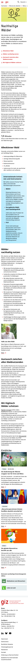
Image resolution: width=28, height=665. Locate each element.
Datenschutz (5, 641)
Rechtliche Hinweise (7, 644)
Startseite (4, 6)
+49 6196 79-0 (10, 626)
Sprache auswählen (24, 2)
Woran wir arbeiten (14, 6)
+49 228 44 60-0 (10, 614)
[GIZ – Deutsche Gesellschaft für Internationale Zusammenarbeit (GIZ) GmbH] (7, 2)
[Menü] (2, 2)
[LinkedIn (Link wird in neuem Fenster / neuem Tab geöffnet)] (2, 634)
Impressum (4, 639)
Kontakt (3, 652)
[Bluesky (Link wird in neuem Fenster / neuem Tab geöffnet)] (6, 634)
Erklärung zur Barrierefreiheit (9, 655)
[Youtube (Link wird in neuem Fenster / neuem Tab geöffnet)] (10, 634)
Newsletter (4, 649)
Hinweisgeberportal (7, 647)
